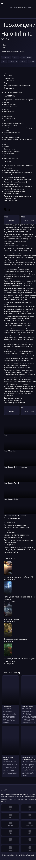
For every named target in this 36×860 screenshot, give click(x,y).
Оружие (7, 102)
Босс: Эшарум (9, 154)
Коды (29, 7)
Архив (6, 144)
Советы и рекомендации (13, 92)
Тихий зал (7, 156)
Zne (3, 3)
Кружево (7, 121)
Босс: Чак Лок (9, 111)
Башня (6, 109)
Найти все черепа (10, 201)
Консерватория (9, 118)
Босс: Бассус (8, 116)
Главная (3, 51)
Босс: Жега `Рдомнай (11, 151)
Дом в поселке (9, 149)
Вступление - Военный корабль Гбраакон (19, 100)
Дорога (6, 146)
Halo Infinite (15, 51)
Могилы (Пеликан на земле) (14, 175)
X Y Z (10, 7)
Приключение (26, 57)
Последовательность (12, 132)
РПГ (4, 61)
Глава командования (11, 137)
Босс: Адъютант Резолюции (14, 123)
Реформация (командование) (15, 177)
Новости (15, 7)
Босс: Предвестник (11, 158)
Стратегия (6, 57)
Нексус (6, 135)
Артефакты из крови (11, 194)
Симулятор (13, 61)
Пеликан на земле (10, 125)
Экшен (32, 61)
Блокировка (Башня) (11, 170)
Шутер (23, 61)
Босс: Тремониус (10, 104)
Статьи (25, 7)
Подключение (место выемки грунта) (18, 173)
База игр (20, 7)
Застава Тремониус (11, 107)
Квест (16, 57)
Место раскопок (10, 114)
